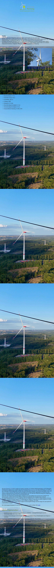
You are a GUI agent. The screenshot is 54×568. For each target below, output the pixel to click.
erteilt (39, 505)
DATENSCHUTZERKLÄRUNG (34, 566)
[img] (27, 6)
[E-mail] (3, 556)
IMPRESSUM (22, 566)
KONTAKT (15, 566)
